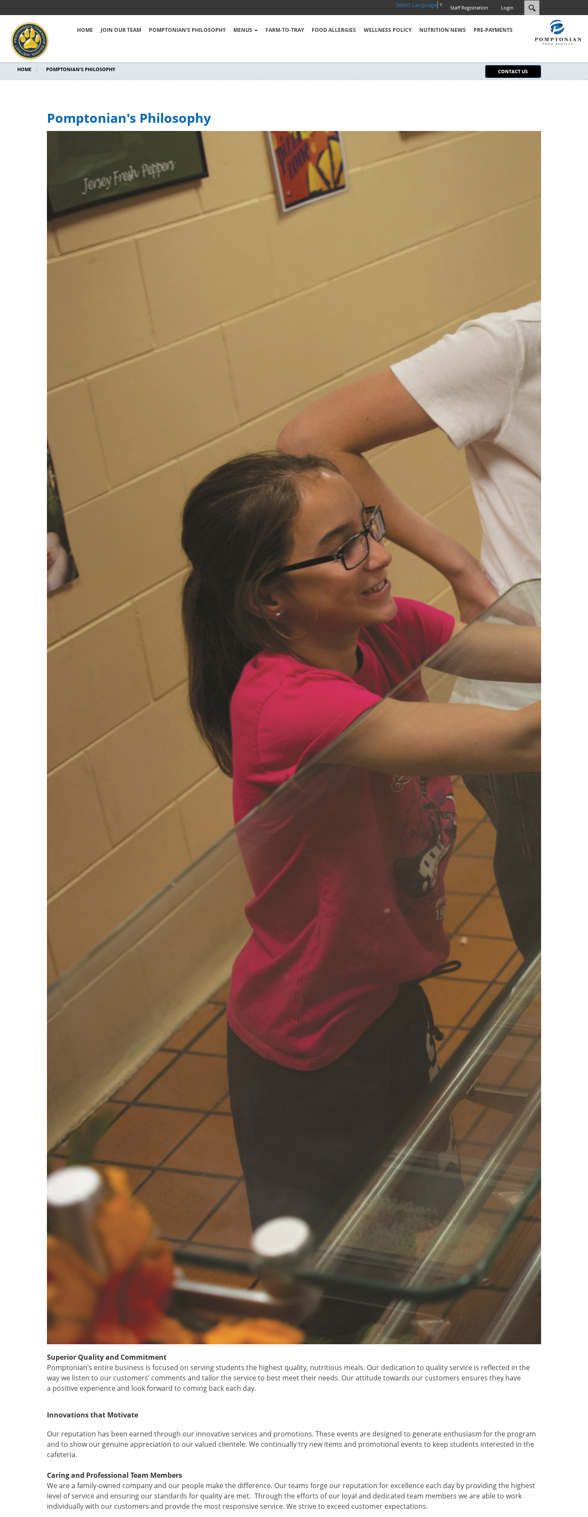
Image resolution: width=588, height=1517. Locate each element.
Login (507, 7)
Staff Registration (469, 7)
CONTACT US (513, 71)
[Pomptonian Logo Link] (558, 31)
